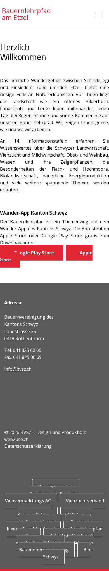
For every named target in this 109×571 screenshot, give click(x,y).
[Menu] (97, 14)
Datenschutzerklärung (28, 446)
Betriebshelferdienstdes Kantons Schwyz (54, 539)
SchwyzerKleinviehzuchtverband (49, 525)
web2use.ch (16, 439)
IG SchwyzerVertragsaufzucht (55, 518)
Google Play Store (33, 253)
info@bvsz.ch (18, 369)
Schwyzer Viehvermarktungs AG (42, 497)
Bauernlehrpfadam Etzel (26, 14)
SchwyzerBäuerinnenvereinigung (56, 546)
